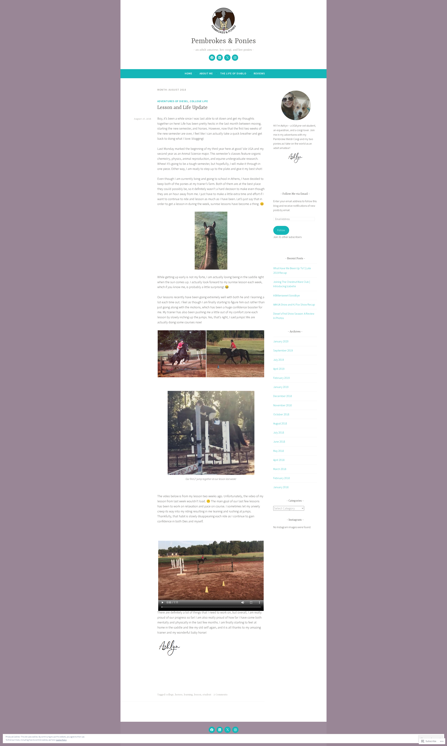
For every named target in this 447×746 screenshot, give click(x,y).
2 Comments (221, 694)
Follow (281, 230)
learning (188, 694)
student (207, 694)
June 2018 (279, 441)
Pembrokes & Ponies (223, 41)
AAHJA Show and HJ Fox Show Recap (294, 304)
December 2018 (282, 396)
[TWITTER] (227, 730)
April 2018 (278, 460)
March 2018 (279, 469)
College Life (199, 101)
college (170, 694)
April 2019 (278, 368)
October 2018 (281, 414)
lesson (197, 694)
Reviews (259, 73)
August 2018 (280, 423)
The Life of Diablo (233, 73)
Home (188, 73)
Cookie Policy (61, 739)
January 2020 (280, 341)
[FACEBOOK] (212, 730)
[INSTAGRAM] (235, 730)
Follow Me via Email (295, 194)
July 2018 (278, 432)
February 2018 (281, 478)
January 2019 (280, 387)
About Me (206, 73)
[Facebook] (212, 57)
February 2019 (281, 378)
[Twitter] (227, 57)
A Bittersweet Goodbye (286, 295)
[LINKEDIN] (219, 730)
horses (178, 694)
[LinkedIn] (219, 57)
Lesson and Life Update (182, 108)
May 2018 (278, 451)
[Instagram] (235, 57)
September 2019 (283, 350)
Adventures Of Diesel (172, 101)
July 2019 (278, 359)
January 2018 (280, 487)
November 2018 (282, 405)
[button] (181, 354)
